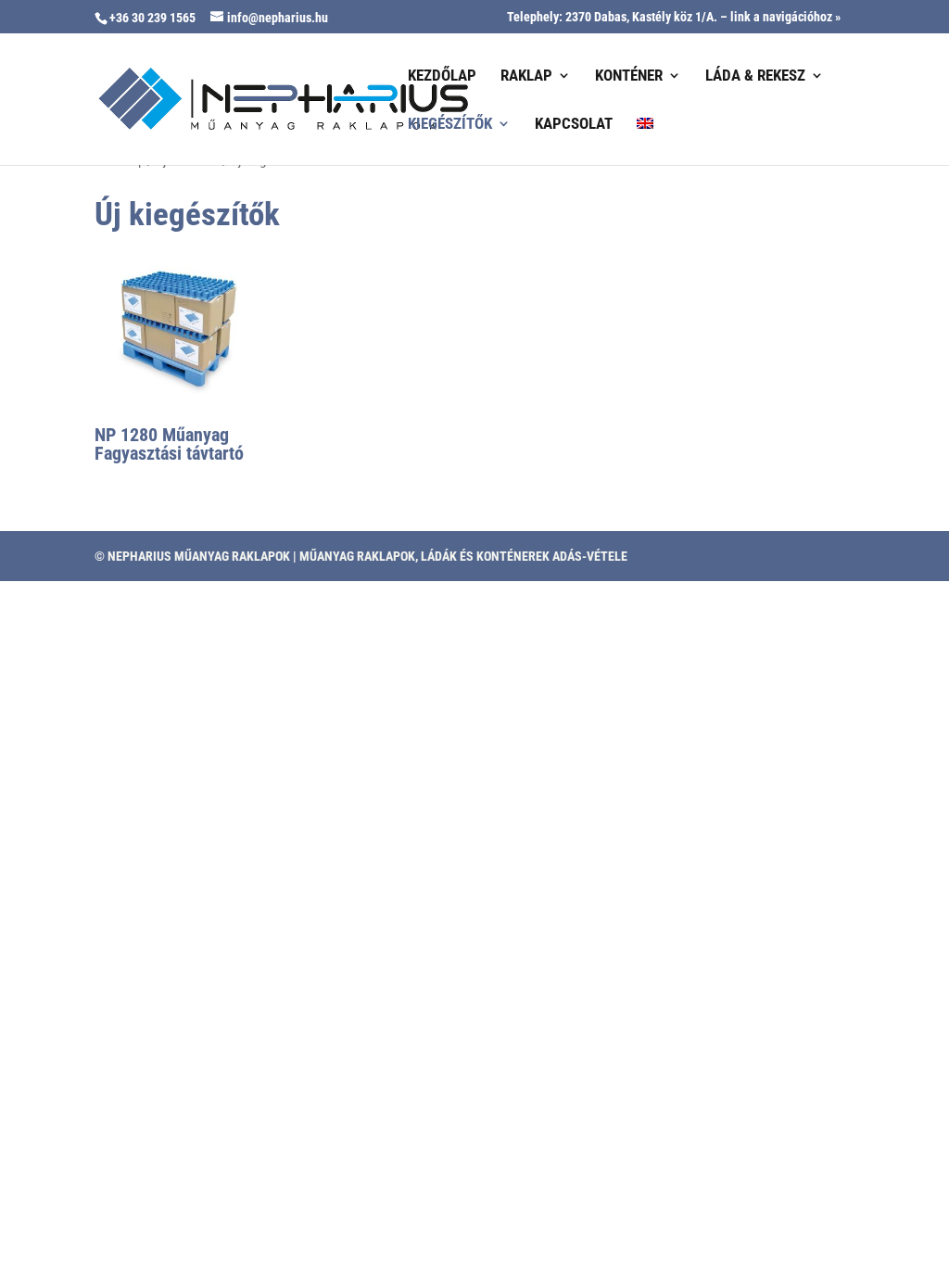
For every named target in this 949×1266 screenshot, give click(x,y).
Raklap (526, 76)
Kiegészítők (450, 125)
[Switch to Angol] (645, 141)
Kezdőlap (442, 76)
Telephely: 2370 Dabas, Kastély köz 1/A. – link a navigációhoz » (674, 17)
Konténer (629, 76)
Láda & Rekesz (755, 76)
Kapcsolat (574, 125)
